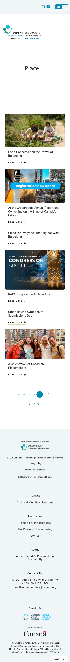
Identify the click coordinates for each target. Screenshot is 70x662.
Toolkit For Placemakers (35, 522)
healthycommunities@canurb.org (35, 587)
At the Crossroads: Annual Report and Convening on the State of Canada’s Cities (33, 211)
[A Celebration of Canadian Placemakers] (35, 357)
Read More (15, 162)
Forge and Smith (44, 476)
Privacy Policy (35, 463)
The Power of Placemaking (35, 529)
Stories (35, 535)
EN (58, 7)
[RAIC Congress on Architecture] (35, 288)
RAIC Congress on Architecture (29, 294)
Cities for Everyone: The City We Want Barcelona (34, 235)
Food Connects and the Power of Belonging (30, 154)
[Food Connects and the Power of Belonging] (35, 145)
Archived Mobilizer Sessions (35, 502)
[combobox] (59, 659)
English (56, 658)
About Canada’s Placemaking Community (35, 557)
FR (65, 7)
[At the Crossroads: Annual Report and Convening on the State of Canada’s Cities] (35, 201)
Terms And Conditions (35, 469)
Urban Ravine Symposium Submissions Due (25, 313)
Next (31, 404)
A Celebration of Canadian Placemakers (26, 366)
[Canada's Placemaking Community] (22, 43)
